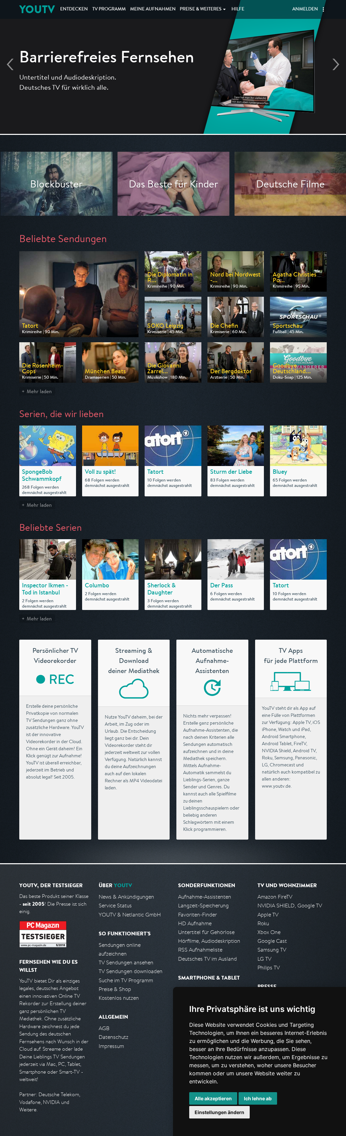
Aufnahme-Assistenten (204, 896)
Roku (263, 923)
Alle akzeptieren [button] (213, 1098)
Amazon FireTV (274, 896)
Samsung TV (271, 949)
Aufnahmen (153, 9)
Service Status (115, 905)
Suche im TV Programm (126, 980)
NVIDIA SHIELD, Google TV (289, 905)
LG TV (264, 958)
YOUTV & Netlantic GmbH (130, 914)
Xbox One (268, 932)
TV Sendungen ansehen (126, 962)
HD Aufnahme (195, 923)
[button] (323, 9)
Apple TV (267, 914)
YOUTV (37, 9)
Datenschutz (113, 1037)
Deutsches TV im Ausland (207, 958)
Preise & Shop (115, 989)
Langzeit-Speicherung (203, 905)
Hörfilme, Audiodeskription (209, 940)
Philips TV (268, 967)
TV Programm (109, 9)
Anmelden (305, 9)
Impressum (111, 1046)
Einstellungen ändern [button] (219, 1112)
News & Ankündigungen (126, 896)
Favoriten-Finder (197, 914)
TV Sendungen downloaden (131, 971)
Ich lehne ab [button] (258, 1098)
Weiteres (201, 9)
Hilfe (237, 9)
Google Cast (272, 940)
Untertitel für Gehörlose (206, 932)
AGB (104, 1028)
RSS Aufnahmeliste (200, 949)
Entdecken (74, 9)
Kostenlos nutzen (119, 997)
